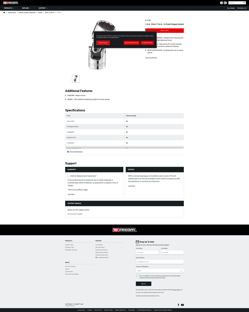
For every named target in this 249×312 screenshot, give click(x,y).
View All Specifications (76, 151)
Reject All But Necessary (131, 42)
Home (4, 13)
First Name (139, 248)
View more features (151, 57)
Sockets (40, 12)
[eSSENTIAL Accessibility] (223, 2)
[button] (178, 305)
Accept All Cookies (147, 42)
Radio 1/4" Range (49, 12)
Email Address (140, 257)
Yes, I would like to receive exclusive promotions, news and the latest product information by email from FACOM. (159, 277)
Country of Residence (142, 266)
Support (42, 8)
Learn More (71, 194)
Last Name (164, 248)
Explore (25, 8)
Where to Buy (165, 30)
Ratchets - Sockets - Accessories (27, 12)
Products (8, 8)
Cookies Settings (103, 42)
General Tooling (12, 12)
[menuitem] (9, 8)
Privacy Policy (176, 289)
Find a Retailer (231, 8)
